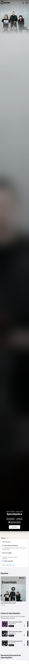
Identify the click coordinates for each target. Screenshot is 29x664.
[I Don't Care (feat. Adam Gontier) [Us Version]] (4, 633)
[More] (24, 626)
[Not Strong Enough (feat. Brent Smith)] (4, 643)
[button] (26, 2)
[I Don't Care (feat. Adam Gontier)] (4, 624)
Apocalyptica (12, 623)
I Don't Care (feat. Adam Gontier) (17, 622)
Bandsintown (10, 565)
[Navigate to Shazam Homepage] (5, 3)
